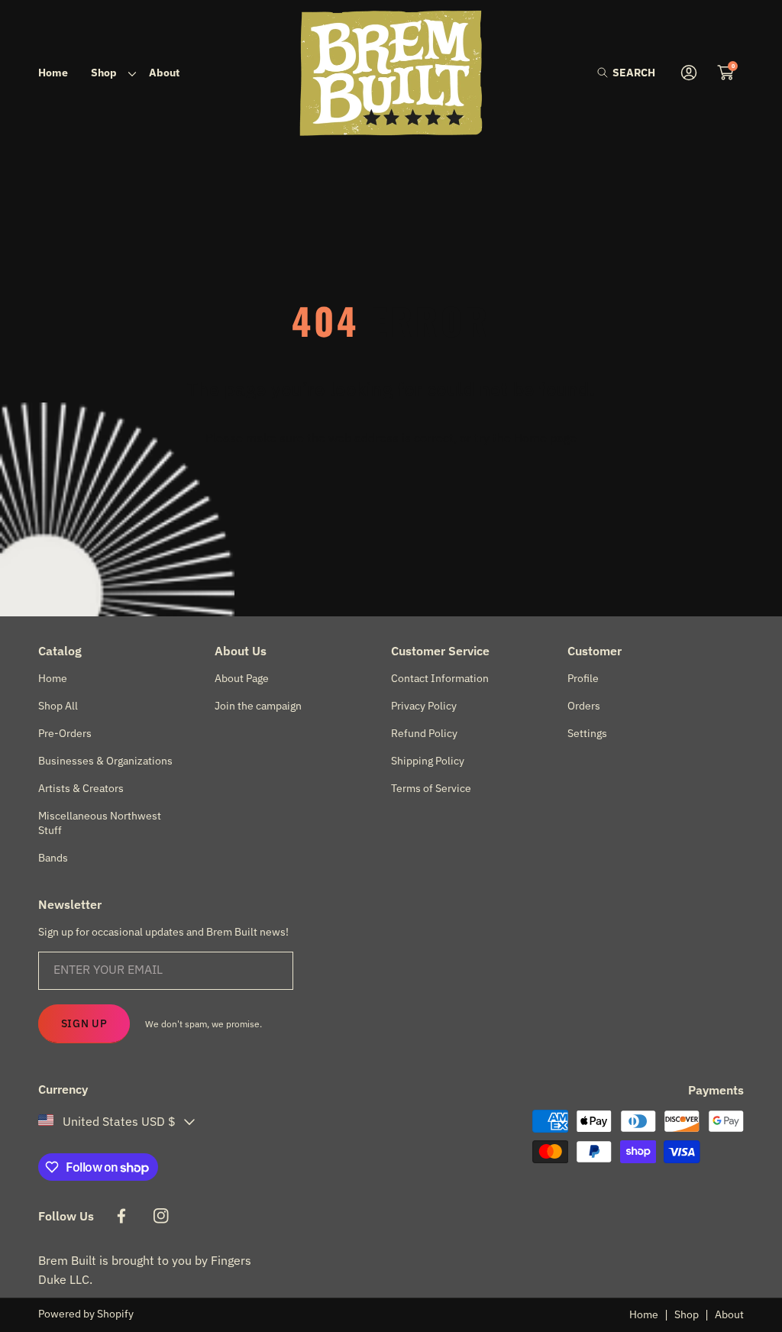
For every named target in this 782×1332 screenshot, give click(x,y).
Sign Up (84, 1023)
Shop (686, 1314)
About (729, 1314)
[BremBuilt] (391, 73)
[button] (626, 73)
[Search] (606, 73)
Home (643, 1314)
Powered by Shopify (86, 1314)
